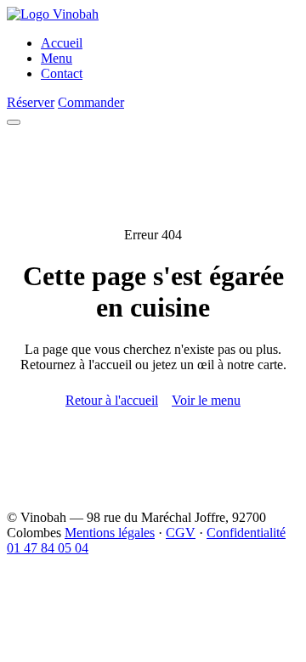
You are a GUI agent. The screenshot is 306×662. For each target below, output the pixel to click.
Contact (61, 73)
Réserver (30, 102)
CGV (181, 532)
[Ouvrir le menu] (13, 122)
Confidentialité (246, 532)
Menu (56, 58)
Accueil (61, 43)
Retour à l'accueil (111, 400)
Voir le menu (206, 400)
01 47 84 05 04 (47, 548)
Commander (91, 102)
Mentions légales (110, 532)
